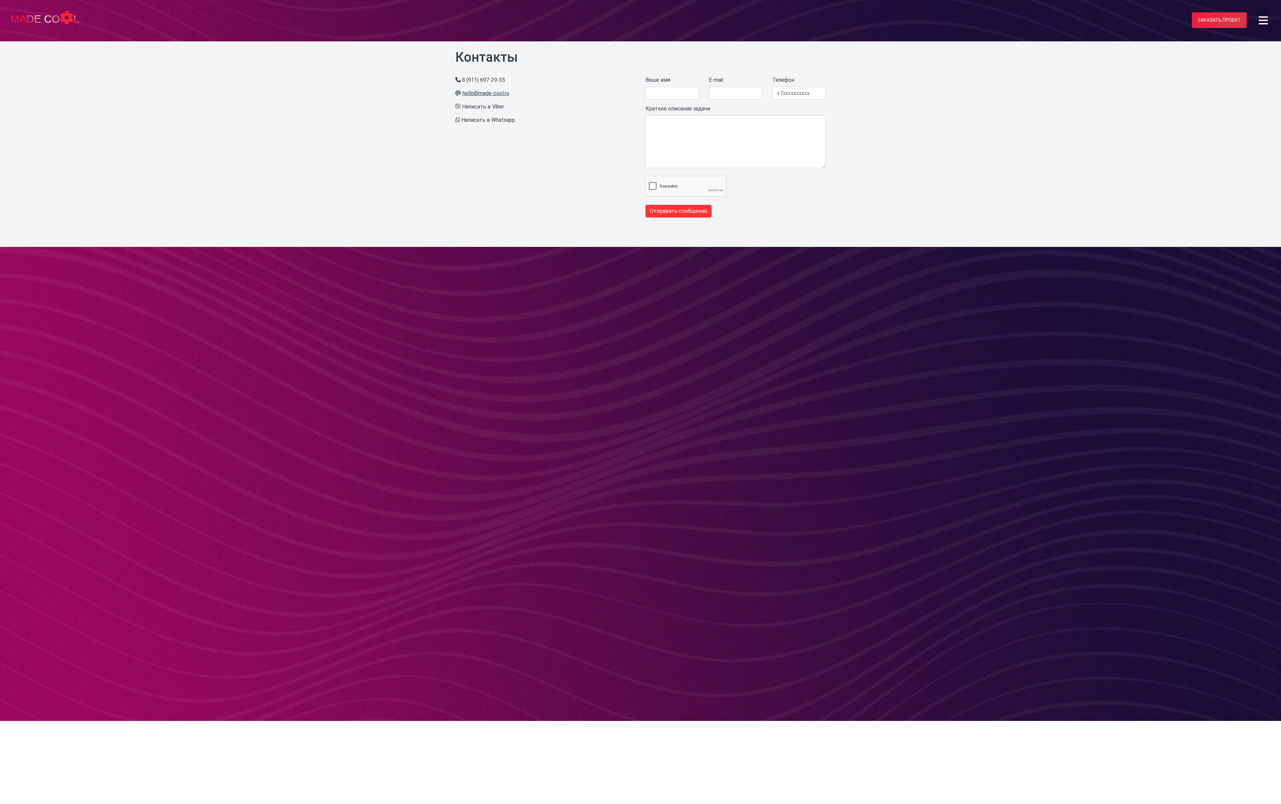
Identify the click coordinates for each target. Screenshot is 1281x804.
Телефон (783, 80)
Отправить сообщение (678, 211)
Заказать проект (1219, 20)
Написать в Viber (483, 106)
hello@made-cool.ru (485, 93)
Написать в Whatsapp (488, 120)
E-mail (716, 80)
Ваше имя (658, 80)
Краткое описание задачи (678, 108)
